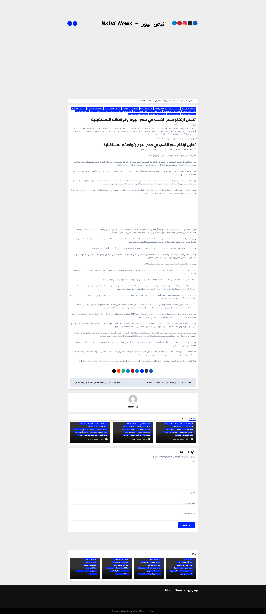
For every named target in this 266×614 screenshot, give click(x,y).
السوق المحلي (176, 426)
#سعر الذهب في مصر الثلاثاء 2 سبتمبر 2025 (115, 131)
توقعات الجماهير (155, 559)
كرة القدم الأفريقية (122, 568)
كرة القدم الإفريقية (90, 565)
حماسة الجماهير (155, 562)
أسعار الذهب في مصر (188, 108)
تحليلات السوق (92, 426)
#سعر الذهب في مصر (135, 131)
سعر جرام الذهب (130, 432)
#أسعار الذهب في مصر (187, 128)
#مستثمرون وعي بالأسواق (175, 133)
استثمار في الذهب (160, 108)
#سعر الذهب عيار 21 (149, 131)
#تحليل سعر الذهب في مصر (116, 128)
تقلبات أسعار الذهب (189, 111)
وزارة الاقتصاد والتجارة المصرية (137, 114)
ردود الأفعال (188, 559)
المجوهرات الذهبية (144, 429)
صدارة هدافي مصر (90, 559)
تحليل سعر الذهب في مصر (112, 108)
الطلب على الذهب (128, 426)
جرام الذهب (103, 435)
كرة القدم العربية (91, 568)
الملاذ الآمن (103, 426)
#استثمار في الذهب (161, 128)
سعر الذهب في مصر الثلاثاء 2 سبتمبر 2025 (104, 111)
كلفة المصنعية (188, 435)
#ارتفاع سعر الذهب (173, 128)
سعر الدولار (173, 432)
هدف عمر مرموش (186, 574)
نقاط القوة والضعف (122, 574)
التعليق (192, 461)
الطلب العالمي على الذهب (185, 429)
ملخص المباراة (178, 568)
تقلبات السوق (170, 429)
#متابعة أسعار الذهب (94, 131)
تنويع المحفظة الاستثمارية (98, 432)
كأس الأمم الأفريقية (153, 565)
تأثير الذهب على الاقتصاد (130, 108)
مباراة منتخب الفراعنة (153, 568)
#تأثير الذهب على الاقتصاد (133, 128)
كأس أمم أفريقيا (91, 562)
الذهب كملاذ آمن (132, 423)
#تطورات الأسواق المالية (100, 128)
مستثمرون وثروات (173, 114)
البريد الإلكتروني (189, 503)
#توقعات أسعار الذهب (162, 131)
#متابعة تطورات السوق (81, 131)
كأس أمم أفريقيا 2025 (185, 562)
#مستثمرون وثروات (190, 133)
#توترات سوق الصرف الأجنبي (178, 131)
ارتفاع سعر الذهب (173, 108)
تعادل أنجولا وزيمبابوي (121, 559)
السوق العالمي (188, 426)
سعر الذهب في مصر (125, 111)
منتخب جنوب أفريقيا (186, 571)
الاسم (192, 492)
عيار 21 (165, 432)
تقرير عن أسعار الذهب (78, 108)
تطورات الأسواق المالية (94, 108)
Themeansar (116, 610)
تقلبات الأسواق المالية (81, 429)
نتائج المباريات (115, 571)
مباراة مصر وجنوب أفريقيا (184, 565)
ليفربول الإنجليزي (91, 571)
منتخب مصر (142, 574)
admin (187, 125)
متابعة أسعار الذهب (82, 111)
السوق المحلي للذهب (143, 426)
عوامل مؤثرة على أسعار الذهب (140, 435)
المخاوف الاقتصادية (86, 423)
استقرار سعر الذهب (146, 108)
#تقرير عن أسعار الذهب (85, 128)
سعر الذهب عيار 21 (140, 111)
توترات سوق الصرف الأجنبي (172, 111)
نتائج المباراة (174, 571)
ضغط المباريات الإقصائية (120, 562)
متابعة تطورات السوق (188, 114)
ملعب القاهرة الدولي (153, 571)
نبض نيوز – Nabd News (133, 24)
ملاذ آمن (178, 435)
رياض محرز (144, 562)
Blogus (151, 610)
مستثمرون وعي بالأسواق (158, 114)
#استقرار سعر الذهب (148, 128)
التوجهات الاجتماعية (186, 423)
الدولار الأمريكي (145, 423)
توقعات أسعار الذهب (154, 111)
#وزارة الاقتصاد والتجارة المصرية (156, 133)
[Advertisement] (133, 12)
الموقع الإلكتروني (189, 513)
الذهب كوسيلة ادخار (171, 423)
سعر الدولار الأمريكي (90, 435)
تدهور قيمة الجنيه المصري (98, 429)
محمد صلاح (188, 568)
